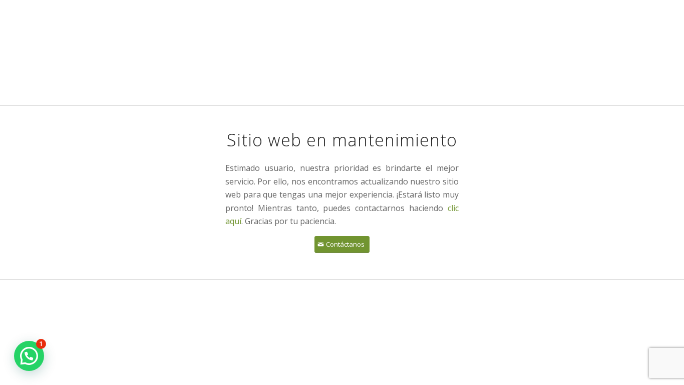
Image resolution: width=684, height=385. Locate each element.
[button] (29, 356)
